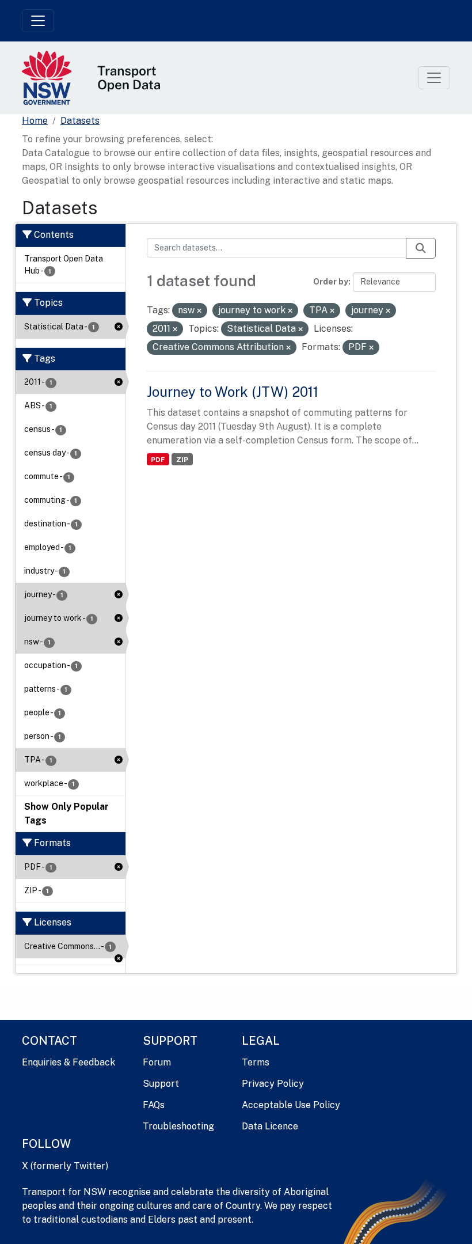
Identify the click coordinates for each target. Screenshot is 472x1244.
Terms (255, 1062)
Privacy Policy (273, 1083)
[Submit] (421, 248)
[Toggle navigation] (38, 20)
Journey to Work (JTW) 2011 (232, 392)
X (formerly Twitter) (65, 1165)
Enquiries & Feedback (68, 1062)
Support (161, 1083)
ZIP (182, 460)
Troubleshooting (178, 1126)
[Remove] (199, 311)
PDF (158, 460)
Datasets (80, 120)
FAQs (154, 1104)
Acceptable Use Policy (291, 1104)
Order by (330, 281)
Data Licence (270, 1126)
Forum (157, 1062)
